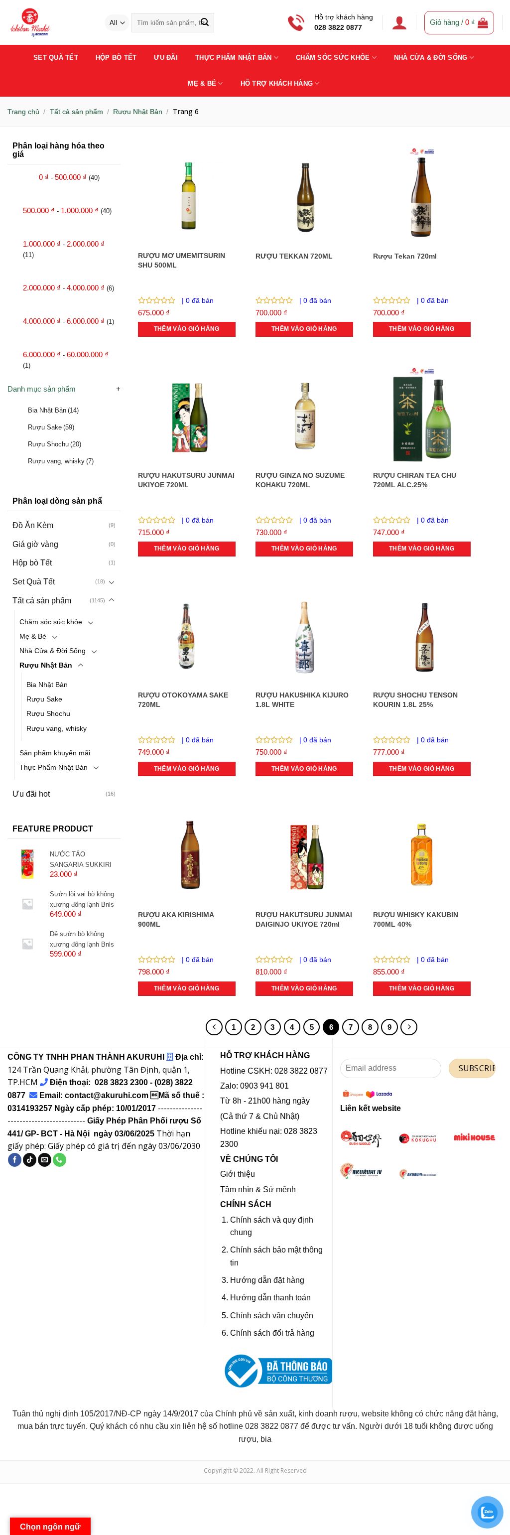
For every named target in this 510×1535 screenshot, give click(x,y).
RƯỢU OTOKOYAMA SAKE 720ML (183, 699)
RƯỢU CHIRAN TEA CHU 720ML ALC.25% (414, 480)
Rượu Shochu (54, 444)
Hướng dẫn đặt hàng (267, 1280)
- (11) (64, 249)
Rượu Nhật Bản (137, 112)
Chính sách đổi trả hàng (272, 1333)
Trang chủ (23, 112)
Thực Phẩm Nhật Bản (233, 57)
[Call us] (59, 1160)
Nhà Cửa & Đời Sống (431, 57)
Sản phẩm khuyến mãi (54, 753)
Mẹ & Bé (202, 83)
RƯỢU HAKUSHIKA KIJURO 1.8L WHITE (302, 699)
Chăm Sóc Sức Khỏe (333, 57)
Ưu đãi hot (31, 794)
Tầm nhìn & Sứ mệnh (258, 1189)
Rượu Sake (51, 427)
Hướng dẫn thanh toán (270, 1297)
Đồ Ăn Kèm (32, 525)
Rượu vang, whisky (61, 461)
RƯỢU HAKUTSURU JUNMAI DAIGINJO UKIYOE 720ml (303, 919)
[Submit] (204, 22)
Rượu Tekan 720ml (405, 256)
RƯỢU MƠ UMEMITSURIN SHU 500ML (181, 260)
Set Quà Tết (55, 57)
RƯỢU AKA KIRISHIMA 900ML (176, 919)
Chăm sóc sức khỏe (50, 622)
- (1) (68, 321)
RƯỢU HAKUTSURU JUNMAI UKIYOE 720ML (186, 480)
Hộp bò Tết (116, 57)
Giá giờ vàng (35, 544)
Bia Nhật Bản (53, 410)
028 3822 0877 (338, 27)
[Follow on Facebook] (14, 1160)
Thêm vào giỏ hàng (187, 329)
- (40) (69, 177)
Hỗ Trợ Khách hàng (277, 83)
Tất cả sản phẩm (76, 112)
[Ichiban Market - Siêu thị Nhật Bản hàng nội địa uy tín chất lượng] (48, 22)
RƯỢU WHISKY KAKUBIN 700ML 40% (415, 919)
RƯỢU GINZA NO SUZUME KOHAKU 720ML (300, 480)
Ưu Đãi (166, 57)
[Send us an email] (44, 1160)
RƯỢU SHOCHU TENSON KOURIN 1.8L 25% (415, 699)
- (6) (68, 287)
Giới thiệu (237, 1174)
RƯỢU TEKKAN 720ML (294, 256)
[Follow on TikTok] (29, 1160)
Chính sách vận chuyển (271, 1315)
